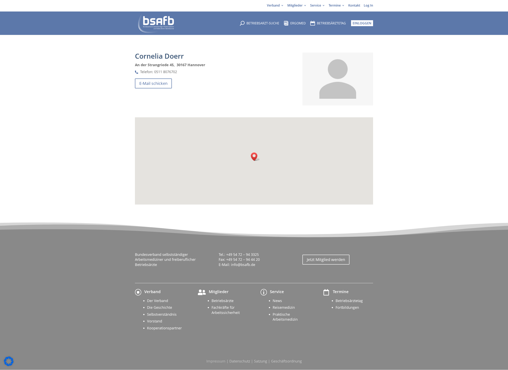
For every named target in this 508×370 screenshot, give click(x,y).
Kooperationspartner (164, 328)
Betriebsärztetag (349, 300)
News (277, 300)
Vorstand (154, 321)
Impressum (215, 361)
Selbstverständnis (162, 314)
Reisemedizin (284, 307)
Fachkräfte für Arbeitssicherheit (226, 310)
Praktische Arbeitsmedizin (285, 317)
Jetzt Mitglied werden (326, 259)
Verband (273, 5)
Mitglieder (295, 5)
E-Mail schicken (153, 83)
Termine (335, 5)
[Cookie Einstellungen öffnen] (8, 365)
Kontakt (354, 5)
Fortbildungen (347, 307)
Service (315, 5)
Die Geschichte (159, 307)
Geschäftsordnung (286, 361)
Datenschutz (239, 361)
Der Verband (157, 300)
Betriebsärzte (223, 300)
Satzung (260, 361)
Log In (368, 5)
